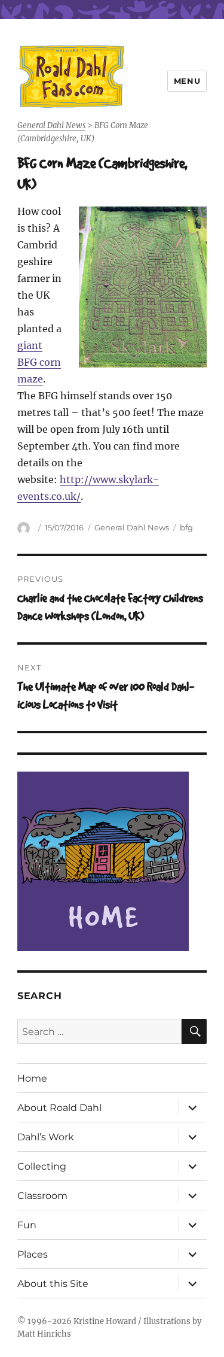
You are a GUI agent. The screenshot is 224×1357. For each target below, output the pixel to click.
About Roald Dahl (59, 1107)
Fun (26, 1225)
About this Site (52, 1283)
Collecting (41, 1166)
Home (32, 1078)
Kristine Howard (104, 1321)
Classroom (42, 1195)
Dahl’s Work (45, 1137)
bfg (186, 527)
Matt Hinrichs (44, 1334)
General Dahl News (131, 527)
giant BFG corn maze (39, 362)
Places (32, 1254)
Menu (187, 81)
